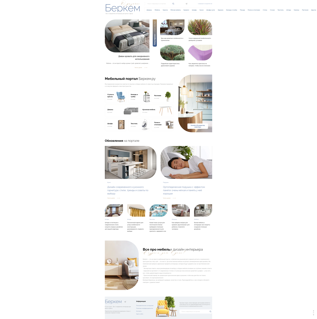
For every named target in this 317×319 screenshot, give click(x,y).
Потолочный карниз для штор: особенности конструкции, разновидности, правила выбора (135, 227)
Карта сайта (139, 314)
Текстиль (280, 10)
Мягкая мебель (176, 10)
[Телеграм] (186, 3)
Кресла (165, 10)
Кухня (201, 10)
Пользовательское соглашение (144, 305)
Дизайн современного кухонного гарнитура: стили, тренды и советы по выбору (127, 190)
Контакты (138, 311)
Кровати (186, 10)
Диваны (149, 10)
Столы (265, 10)
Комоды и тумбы (231, 10)
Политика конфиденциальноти (144, 308)
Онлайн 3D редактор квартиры (198, 126)
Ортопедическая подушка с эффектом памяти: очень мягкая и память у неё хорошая (184, 190)
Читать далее (111, 198)
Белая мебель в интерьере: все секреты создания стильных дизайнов (202, 226)
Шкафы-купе (210, 10)
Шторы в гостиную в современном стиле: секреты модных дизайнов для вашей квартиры (114, 226)
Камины (296, 10)
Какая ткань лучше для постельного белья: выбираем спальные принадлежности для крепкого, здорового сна (158, 227)
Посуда (242, 10)
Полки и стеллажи (254, 10)
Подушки (165, 182)
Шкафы (194, 10)
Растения (305, 10)
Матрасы (174, 219)
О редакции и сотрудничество (205, 3)
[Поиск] (173, 4)
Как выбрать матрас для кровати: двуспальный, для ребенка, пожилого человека (181, 226)
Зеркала (220, 10)
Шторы (288, 10)
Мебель (157, 10)
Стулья (272, 10)
